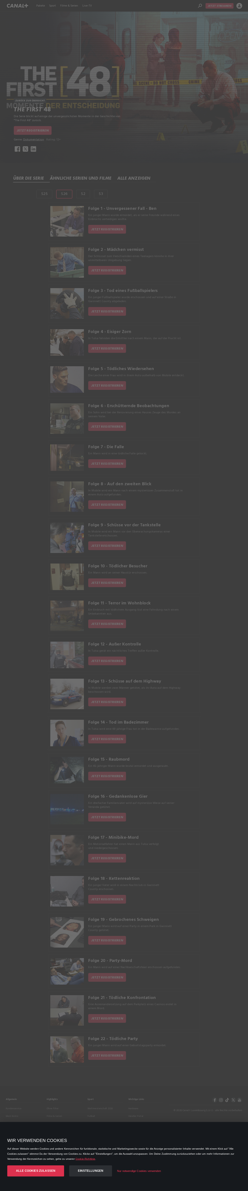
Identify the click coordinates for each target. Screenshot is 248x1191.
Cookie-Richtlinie (85, 1158)
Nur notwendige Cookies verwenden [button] (139, 1170)
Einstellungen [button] (90, 1170)
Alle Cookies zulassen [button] (35, 1170)
